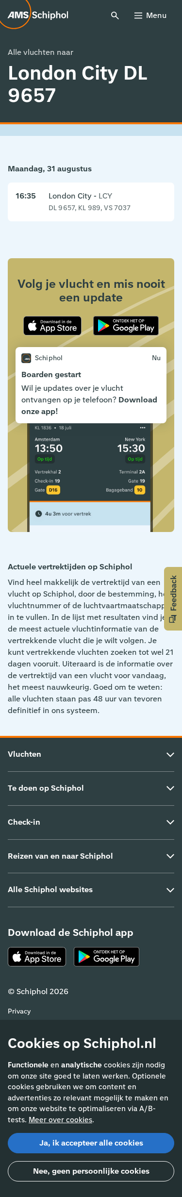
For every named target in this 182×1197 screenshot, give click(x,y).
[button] (173, 599)
